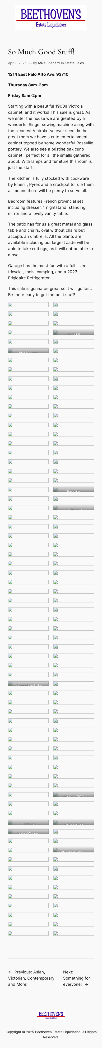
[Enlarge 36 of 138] (87, 465)
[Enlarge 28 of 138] (87, 428)
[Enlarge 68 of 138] (87, 613)
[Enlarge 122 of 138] (87, 863)
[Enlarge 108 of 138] (87, 798)
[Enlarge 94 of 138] (87, 733)
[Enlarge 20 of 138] (87, 391)
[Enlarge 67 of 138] (42, 613)
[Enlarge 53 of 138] (42, 548)
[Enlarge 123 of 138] (42, 872)
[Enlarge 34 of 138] (87, 456)
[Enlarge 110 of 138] (87, 807)
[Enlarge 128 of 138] (87, 891)
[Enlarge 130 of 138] (87, 900)
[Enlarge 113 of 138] (42, 826)
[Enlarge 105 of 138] (42, 789)
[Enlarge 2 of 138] (87, 308)
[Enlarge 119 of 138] (42, 853)
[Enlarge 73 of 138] (42, 641)
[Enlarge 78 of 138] (87, 659)
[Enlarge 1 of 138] (42, 308)
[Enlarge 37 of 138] (42, 475)
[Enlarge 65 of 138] (42, 604)
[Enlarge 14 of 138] (87, 363)
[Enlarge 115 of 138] (42, 835)
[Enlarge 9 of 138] (42, 345)
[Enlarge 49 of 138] (42, 530)
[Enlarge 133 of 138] (42, 918)
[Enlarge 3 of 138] (42, 317)
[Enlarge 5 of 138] (42, 327)
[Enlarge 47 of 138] (42, 521)
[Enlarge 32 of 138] (87, 447)
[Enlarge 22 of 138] (87, 400)
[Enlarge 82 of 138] (87, 678)
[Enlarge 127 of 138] (42, 891)
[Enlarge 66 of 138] (87, 604)
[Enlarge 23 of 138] (42, 410)
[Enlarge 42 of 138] (87, 493)
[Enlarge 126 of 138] (87, 881)
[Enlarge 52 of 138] (87, 539)
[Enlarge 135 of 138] (42, 928)
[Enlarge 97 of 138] (42, 752)
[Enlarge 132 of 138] (87, 909)
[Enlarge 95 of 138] (42, 743)
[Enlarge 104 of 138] (87, 780)
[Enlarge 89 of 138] (42, 715)
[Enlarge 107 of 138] (42, 798)
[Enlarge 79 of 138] (42, 669)
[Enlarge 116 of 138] (87, 835)
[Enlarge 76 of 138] (87, 650)
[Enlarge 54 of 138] (87, 548)
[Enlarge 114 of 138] (87, 826)
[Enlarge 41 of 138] (42, 493)
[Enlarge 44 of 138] (87, 502)
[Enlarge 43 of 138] (42, 502)
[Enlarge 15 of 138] (42, 373)
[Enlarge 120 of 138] (87, 853)
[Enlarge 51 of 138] (42, 539)
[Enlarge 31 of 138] (42, 447)
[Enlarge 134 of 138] (87, 918)
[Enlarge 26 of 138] (87, 419)
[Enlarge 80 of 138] (87, 669)
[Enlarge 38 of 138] (87, 475)
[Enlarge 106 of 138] (87, 789)
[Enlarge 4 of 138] (87, 317)
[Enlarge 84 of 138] (87, 687)
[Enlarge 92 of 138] (87, 724)
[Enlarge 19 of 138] (42, 391)
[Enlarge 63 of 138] (42, 595)
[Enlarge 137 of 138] (42, 937)
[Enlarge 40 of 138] (87, 484)
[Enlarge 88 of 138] (87, 706)
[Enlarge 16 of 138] (87, 373)
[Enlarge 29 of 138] (42, 438)
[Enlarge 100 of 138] (87, 761)
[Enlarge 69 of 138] (42, 622)
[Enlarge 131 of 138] (42, 909)
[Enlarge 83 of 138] (42, 687)
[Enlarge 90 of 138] (87, 715)
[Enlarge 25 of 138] (42, 419)
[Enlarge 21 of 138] (42, 400)
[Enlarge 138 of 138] (87, 937)
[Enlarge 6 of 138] (87, 327)
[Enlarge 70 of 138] (87, 622)
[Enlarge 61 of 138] (42, 585)
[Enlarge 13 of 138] (42, 363)
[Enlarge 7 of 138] (42, 336)
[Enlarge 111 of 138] (42, 816)
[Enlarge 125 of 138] (42, 881)
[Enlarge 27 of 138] (42, 428)
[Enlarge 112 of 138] (87, 816)
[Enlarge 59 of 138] (42, 576)
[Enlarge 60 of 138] (87, 576)
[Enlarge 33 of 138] (42, 456)
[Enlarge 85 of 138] (42, 696)
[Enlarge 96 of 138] (87, 743)
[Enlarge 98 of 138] (87, 752)
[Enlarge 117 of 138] (42, 844)
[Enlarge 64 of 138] (87, 595)
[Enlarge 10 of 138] (87, 345)
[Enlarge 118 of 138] (87, 844)
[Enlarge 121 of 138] (42, 863)
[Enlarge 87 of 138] (42, 706)
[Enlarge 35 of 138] (42, 465)
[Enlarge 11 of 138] (42, 354)
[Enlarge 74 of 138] (87, 641)
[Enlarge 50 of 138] (87, 530)
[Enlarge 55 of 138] (42, 558)
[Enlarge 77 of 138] (42, 659)
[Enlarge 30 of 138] (87, 438)
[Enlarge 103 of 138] (42, 780)
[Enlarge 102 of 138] (87, 770)
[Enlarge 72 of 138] (87, 632)
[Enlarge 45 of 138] (42, 511)
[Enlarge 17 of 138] (42, 382)
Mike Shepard (49, 63)
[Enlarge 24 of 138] (87, 410)
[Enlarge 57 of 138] (42, 567)
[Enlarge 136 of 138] (87, 928)
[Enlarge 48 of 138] (87, 521)
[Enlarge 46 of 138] (87, 511)
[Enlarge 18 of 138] (87, 382)
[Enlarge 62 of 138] (87, 585)
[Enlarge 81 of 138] (42, 678)
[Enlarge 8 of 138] (87, 336)
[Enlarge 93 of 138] (42, 733)
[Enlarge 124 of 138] (87, 872)
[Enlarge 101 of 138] (42, 770)
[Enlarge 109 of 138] (42, 807)
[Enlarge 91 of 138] (42, 724)
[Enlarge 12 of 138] (87, 354)
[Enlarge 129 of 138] (42, 900)
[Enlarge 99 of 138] (42, 761)
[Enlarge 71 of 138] (42, 632)
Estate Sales (74, 63)
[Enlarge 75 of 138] (42, 650)
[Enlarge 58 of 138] (87, 567)
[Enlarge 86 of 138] (87, 696)
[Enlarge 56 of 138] (87, 558)
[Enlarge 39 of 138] (42, 484)
